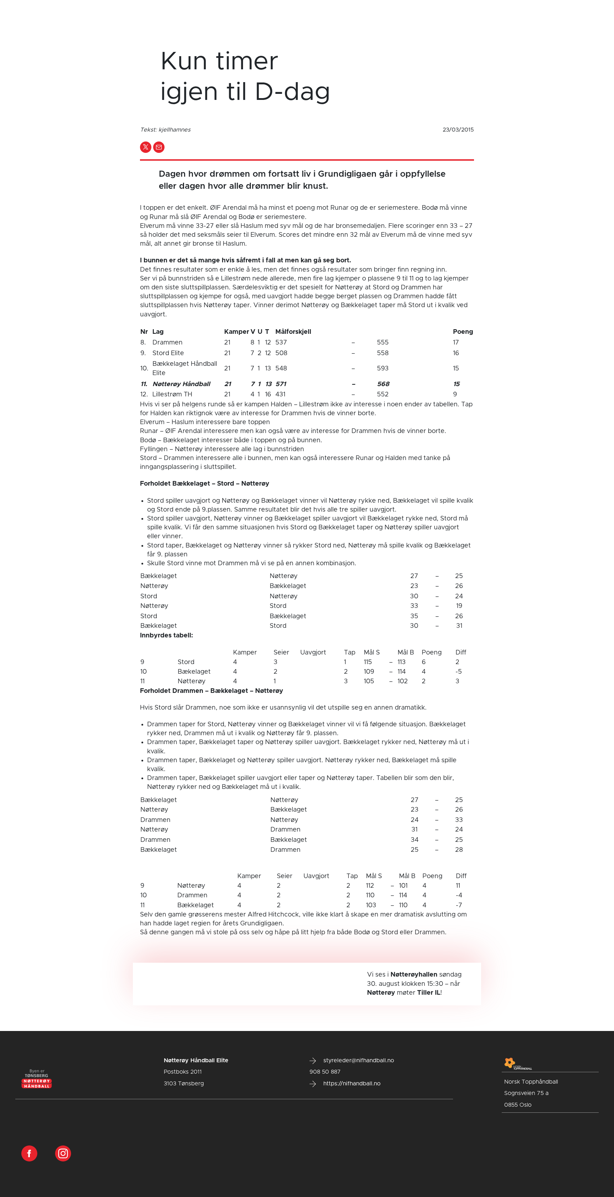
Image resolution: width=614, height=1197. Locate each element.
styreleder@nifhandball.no (358, 1060)
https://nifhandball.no (351, 1083)
